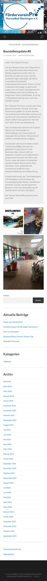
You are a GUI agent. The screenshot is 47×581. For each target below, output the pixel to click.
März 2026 (7, 391)
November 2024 (9, 468)
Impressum (8, 554)
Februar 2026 (8, 396)
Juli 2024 (6, 488)
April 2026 (7, 386)
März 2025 (7, 449)
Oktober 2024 (8, 473)
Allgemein (7, 361)
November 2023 (9, 526)
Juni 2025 (7, 434)
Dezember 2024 (9, 463)
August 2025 (8, 425)
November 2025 (9, 410)
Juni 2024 (7, 492)
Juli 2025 (6, 430)
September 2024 (9, 478)
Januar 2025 (8, 459)
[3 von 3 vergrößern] (41, 238)
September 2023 (9, 536)
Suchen (6, 295)
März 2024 (7, 507)
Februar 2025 (8, 454)
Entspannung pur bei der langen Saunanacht (20, 327)
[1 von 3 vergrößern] (20, 210)
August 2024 (8, 483)
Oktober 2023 (8, 531)
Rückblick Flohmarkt (11, 341)
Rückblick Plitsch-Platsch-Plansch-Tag (18, 336)
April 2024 (7, 502)
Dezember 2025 (9, 405)
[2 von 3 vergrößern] (41, 210)
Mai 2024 (7, 497)
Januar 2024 (8, 516)
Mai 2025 (7, 439)
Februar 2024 (8, 512)
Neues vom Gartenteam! (13, 322)
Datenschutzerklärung (12, 549)
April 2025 (7, 444)
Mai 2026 (7, 381)
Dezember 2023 (9, 521)
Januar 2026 (8, 401)
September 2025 (9, 420)
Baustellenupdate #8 (17, 51)
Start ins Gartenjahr (11, 331)
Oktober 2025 (8, 415)
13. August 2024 (9, 55)
